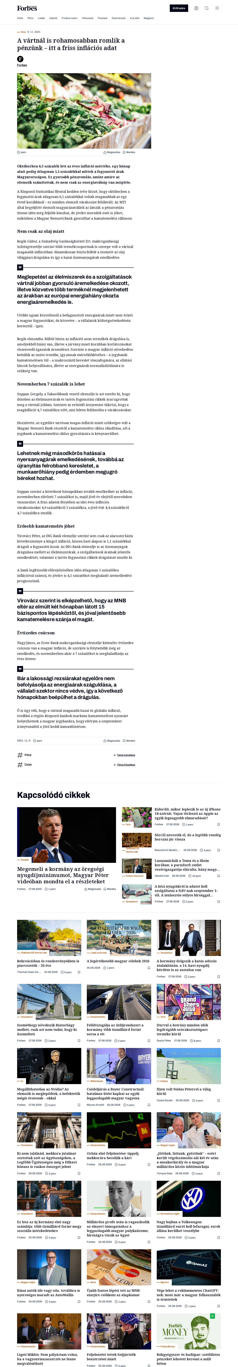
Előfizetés (179, 8)
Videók (53, 18)
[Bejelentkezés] (196, 8)
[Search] (206, 8)
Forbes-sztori (69, 18)
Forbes (21, 889)
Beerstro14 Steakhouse (168, 850)
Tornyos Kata (164, 1173)
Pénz (30, 18)
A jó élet (134, 18)
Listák (41, 18)
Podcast (102, 18)
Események (119, 18)
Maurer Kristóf (95, 1104)
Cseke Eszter (165, 1100)
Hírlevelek (87, 18)
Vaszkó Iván (162, 875)
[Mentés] (219, 824)
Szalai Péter (164, 1040)
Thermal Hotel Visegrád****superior (29, 972)
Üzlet (20, 18)
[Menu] (217, 8)
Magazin (149, 18)
